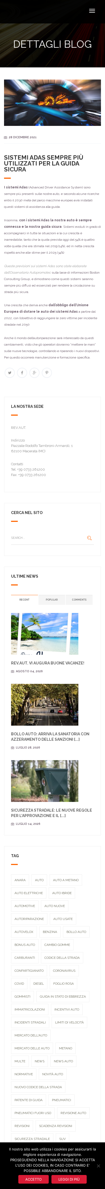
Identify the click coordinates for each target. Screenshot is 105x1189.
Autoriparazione (29, 919)
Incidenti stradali (30, 1022)
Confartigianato (29, 971)
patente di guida (29, 1100)
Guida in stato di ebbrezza (63, 996)
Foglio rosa (63, 983)
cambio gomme (57, 945)
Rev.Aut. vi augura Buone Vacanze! (47, 663)
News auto (63, 1061)
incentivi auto (66, 1009)
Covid (19, 983)
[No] (98, 1166)
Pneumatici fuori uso (33, 1113)
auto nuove (54, 906)
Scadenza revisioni (55, 1126)
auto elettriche (29, 893)
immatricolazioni (30, 1009)
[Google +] (34, 373)
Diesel (38, 983)
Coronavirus (64, 971)
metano (65, 1048)
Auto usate (63, 919)
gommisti (22, 996)
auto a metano (66, 880)
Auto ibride (62, 893)
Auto (39, 880)
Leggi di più (69, 1179)
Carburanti (25, 958)
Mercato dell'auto (31, 1035)
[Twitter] (10, 373)
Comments (79, 599)
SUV (62, 1139)
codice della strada (62, 958)
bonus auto (25, 945)
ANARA (20, 880)
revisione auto (73, 1113)
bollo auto (76, 932)
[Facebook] (22, 373)
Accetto (33, 1179)
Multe (20, 1061)
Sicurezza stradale (32, 1139)
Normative (24, 1074)
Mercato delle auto (32, 1048)
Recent (24, 599)
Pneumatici (61, 1100)
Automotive (25, 906)
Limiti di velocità (69, 1022)
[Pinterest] (47, 373)
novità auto (52, 1074)
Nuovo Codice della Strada (38, 1087)
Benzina (50, 932)
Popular (52, 599)
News (39, 1061)
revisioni (22, 1126)
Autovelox (24, 932)
